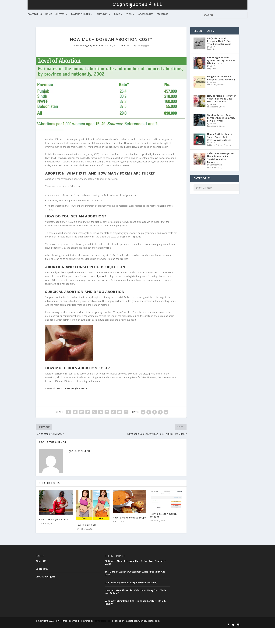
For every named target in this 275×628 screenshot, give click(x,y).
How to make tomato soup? (129, 517)
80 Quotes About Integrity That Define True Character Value (135, 562)
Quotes (59, 14)
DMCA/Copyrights (45, 576)
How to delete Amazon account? (163, 515)
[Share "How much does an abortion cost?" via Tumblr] (88, 412)
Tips (129, 14)
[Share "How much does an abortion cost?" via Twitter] (75, 412)
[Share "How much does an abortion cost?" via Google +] (81, 412)
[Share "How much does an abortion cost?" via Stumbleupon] (113, 412)
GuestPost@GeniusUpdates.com (143, 620)
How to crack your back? (53, 519)
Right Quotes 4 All (93, 45)
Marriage (162, 14)
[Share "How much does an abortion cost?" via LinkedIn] (100, 412)
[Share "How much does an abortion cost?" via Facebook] (69, 412)
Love (117, 14)
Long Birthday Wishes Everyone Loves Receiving (131, 582)
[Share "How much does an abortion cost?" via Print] (126, 412)
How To (125, 45)
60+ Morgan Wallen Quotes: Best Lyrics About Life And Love (135, 573)
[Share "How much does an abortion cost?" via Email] (119, 412)
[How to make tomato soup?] (129, 501)
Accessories (145, 14)
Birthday (102, 14)
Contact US (35, 14)
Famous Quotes (80, 14)
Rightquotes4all (102, 620)
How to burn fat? (86, 524)
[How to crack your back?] (56, 502)
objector (100, 276)
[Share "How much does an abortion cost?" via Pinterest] (94, 412)
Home (48, 14)
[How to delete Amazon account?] (166, 499)
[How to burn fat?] (92, 505)
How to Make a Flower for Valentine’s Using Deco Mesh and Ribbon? (135, 592)
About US (41, 561)
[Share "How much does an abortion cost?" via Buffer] (107, 412)
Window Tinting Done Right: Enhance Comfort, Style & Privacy (135, 602)
